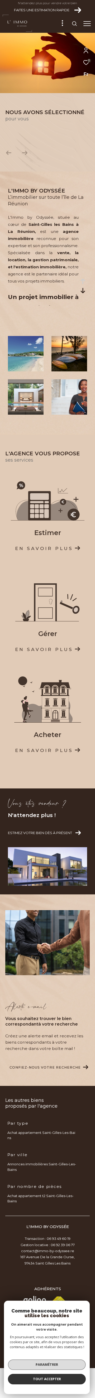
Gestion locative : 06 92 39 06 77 (48, 1245)
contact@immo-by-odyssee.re (47, 1251)
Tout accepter (47, 1378)
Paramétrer (47, 1364)
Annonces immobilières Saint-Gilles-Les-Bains (41, 1167)
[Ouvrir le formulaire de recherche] (74, 23)
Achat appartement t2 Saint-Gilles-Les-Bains (40, 1198)
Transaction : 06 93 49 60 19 (47, 1238)
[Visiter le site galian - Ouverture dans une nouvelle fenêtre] (34, 1300)
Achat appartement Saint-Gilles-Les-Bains (41, 1135)
